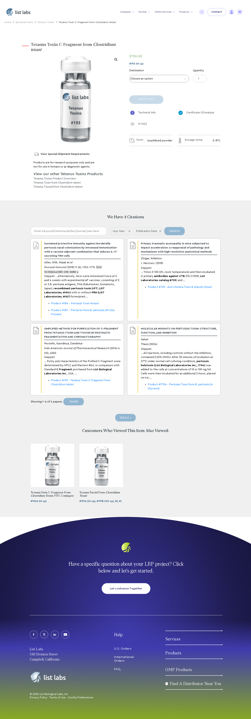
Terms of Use (57, 697)
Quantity (198, 70)
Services (172, 639)
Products (184, 12)
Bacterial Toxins (24, 22)
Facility (142, 12)
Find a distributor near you (195, 684)
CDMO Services (163, 12)
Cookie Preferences (80, 697)
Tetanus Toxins (46, 22)
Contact (216, 12)
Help (118, 635)
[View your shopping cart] (240, 12)
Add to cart (146, 99)
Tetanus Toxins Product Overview (54, 178)
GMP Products (178, 670)
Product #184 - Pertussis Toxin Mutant (75, 303)
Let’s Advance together (126, 588)
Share (73, 401)
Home (7, 22)
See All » (125, 417)
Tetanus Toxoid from (58, 186)
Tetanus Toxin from (57, 182)
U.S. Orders (123, 648)
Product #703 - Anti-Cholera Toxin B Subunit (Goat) (180, 287)
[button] (116, 59)
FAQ (117, 669)
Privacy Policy (38, 697)
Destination (136, 70)
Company (125, 12)
